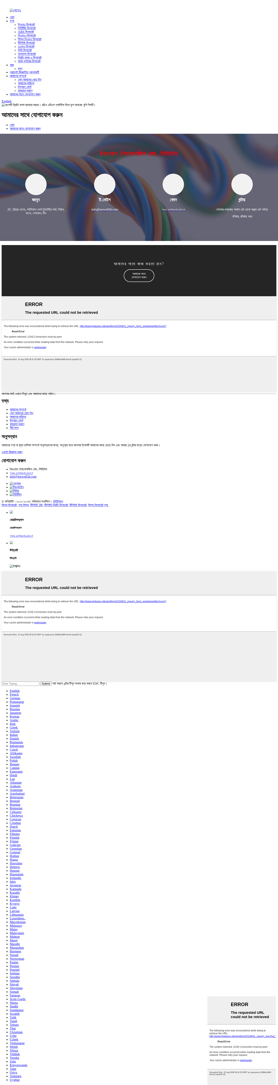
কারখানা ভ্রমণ (25, 90)
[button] (139, 275)
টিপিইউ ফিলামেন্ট (26, 43)
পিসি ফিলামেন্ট (25, 50)
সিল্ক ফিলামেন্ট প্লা (98, 505)
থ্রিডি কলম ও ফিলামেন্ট (30, 57)
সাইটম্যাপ (58, 501)
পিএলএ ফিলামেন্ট (26, 24)
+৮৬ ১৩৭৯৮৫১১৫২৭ (21, 473)
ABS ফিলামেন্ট (26, 32)
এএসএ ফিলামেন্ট (26, 46)
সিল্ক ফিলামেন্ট (9, 505)
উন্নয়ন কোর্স (24, 87)
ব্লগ (20, 68)
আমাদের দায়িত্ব (26, 83)
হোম (12, 17)
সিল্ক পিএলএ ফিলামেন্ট (29, 39)
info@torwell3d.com (23, 476)
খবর (12, 65)
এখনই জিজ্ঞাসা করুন (12, 452)
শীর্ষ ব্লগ (14, 428)
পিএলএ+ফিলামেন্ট (27, 35)
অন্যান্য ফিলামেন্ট (27, 54)
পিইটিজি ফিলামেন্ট (27, 28)
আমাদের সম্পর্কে (18, 76)
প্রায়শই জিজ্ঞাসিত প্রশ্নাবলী (24, 72)
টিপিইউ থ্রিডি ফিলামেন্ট (56, 505)
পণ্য (12, 21)
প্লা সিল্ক (23, 505)
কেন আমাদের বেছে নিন (29, 79)
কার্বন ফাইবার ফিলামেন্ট (29, 61)
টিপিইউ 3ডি (36, 505)
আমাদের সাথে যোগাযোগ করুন (25, 94)
